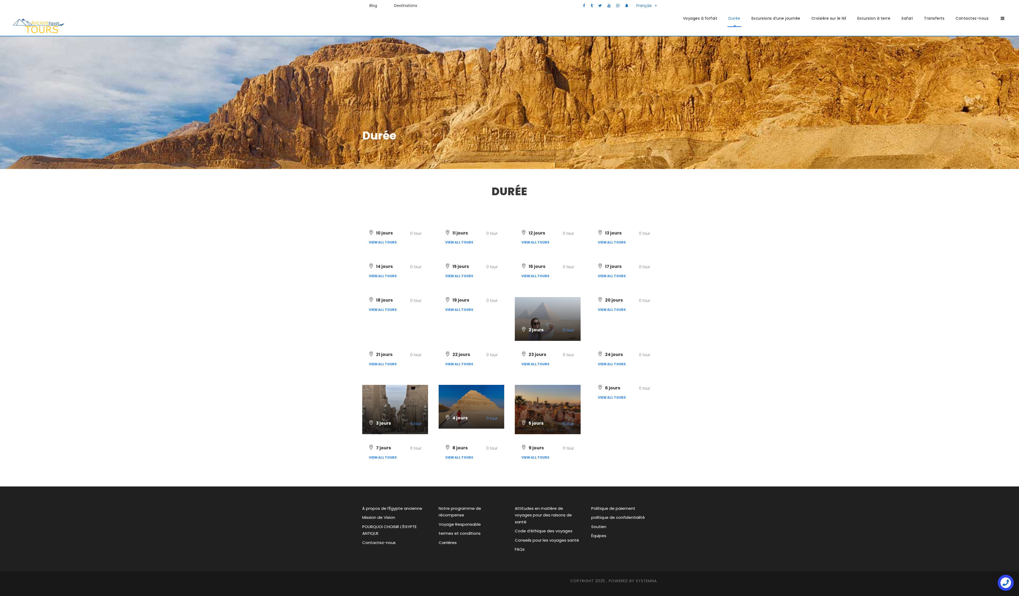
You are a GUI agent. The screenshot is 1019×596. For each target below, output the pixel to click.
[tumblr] (592, 5)
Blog (373, 5)
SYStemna (646, 581)
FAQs (520, 549)
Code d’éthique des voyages (543, 531)
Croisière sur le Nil (828, 18)
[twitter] (600, 5)
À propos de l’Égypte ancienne (392, 508)
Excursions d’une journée (776, 18)
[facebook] (584, 5)
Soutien (598, 526)
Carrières (448, 542)
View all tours (383, 242)
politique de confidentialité (618, 517)
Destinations (405, 5)
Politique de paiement (613, 508)
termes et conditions (460, 533)
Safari (907, 18)
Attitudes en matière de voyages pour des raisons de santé (543, 515)
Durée (734, 18)
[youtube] (609, 5)
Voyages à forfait (700, 18)
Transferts (934, 18)
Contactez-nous (972, 18)
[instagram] (617, 5)
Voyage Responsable (460, 524)
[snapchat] (626, 5)
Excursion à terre (874, 18)
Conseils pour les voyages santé (547, 540)
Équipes (598, 535)
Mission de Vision (378, 517)
